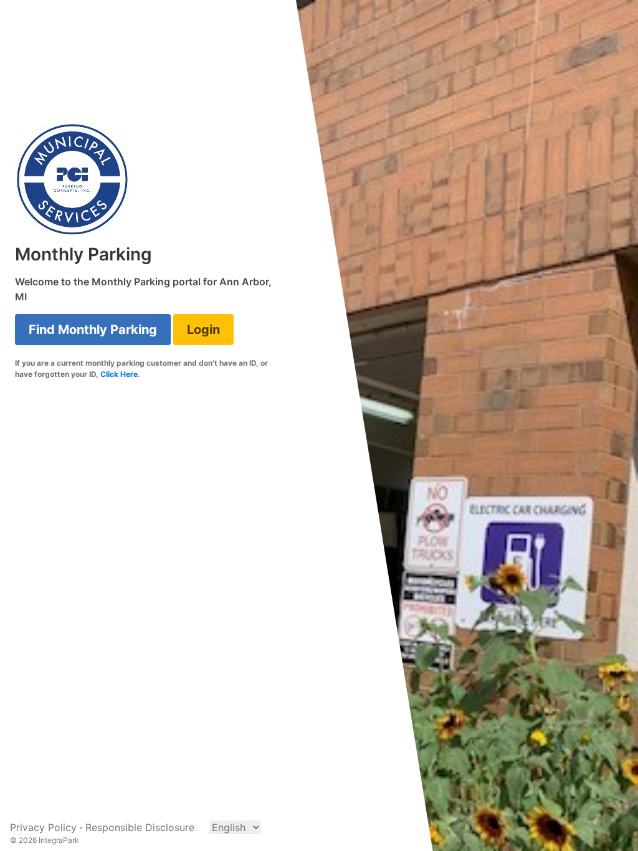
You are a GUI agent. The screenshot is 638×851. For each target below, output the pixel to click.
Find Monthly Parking (93, 329)
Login (203, 329)
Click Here (119, 374)
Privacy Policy (43, 827)
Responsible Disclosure (139, 827)
